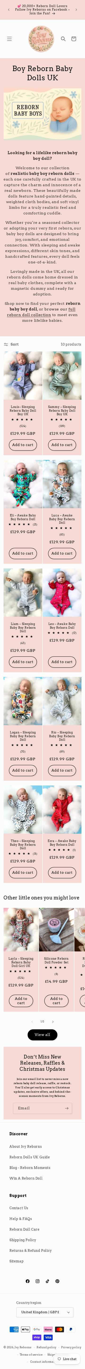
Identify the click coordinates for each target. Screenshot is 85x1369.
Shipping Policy (22, 1240)
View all (42, 1035)
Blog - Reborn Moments (30, 1168)
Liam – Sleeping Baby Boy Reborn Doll (23, 627)
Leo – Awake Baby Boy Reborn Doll (62, 625)
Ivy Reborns (23, 1347)
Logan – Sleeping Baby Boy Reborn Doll (23, 736)
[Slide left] (32, 1022)
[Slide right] (53, 1022)
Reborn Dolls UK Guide (29, 1157)
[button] (9, 39)
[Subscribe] (66, 1108)
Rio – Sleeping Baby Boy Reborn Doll (62, 736)
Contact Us (18, 1208)
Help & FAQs (20, 1219)
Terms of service (31, 1354)
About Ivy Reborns (25, 1146)
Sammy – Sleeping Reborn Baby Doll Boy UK (62, 410)
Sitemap (16, 1261)
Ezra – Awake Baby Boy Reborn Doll (62, 842)
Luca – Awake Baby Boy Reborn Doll (62, 519)
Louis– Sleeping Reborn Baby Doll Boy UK (23, 410)
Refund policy (46, 1347)
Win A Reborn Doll (25, 1178)
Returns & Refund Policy (30, 1250)
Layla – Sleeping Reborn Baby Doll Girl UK (21, 962)
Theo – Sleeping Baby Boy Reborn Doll (23, 844)
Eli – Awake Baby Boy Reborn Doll (23, 517)
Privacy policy (71, 1347)
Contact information (44, 1361)
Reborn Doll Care (24, 1229)
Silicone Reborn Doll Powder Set (56, 960)
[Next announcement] (76, 9)
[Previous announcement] (9, 9)
